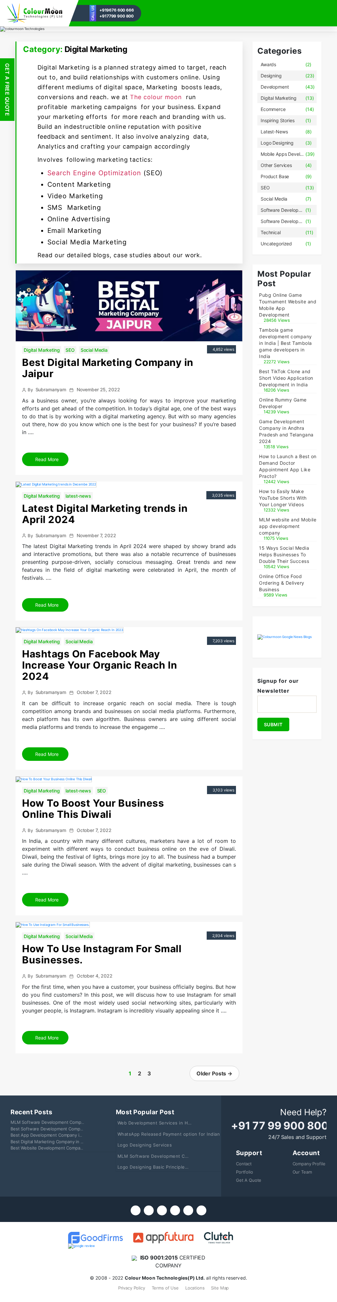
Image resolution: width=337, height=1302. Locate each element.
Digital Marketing (42, 350)
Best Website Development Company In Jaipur (57, 1147)
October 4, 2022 (95, 976)
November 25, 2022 (98, 389)
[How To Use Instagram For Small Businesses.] (52, 925)
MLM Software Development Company (49, 1122)
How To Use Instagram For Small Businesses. (101, 954)
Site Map (220, 1287)
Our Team (302, 1172)
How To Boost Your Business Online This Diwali (93, 808)
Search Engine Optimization (94, 173)
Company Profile (309, 1163)
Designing (271, 75)
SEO (70, 350)
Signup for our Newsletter (278, 686)
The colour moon (157, 97)
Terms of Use (165, 1287)
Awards (268, 64)
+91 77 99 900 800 (279, 1125)
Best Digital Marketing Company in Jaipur (108, 367)
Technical (271, 232)
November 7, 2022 (96, 535)
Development (275, 87)
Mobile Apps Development (283, 154)
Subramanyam (51, 389)
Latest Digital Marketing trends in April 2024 (105, 513)
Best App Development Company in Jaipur (53, 1135)
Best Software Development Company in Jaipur (58, 1128)
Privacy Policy (131, 1287)
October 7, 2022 (94, 692)
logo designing (277, 143)
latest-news (78, 496)
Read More (46, 459)
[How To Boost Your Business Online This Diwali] (53, 779)
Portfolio (244, 1172)
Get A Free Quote (7, 89)
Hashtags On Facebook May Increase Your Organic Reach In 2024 (99, 665)
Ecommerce (273, 109)
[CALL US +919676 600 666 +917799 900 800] (34, 13)
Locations (195, 1287)
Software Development (283, 210)
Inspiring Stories (277, 120)
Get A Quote (248, 1180)
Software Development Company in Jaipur (283, 221)
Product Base (275, 176)
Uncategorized (276, 243)
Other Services (276, 165)
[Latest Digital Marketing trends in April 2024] (55, 484)
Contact (244, 1163)
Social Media (94, 350)
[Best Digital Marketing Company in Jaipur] (129, 305)
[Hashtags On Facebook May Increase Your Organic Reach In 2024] (69, 630)
